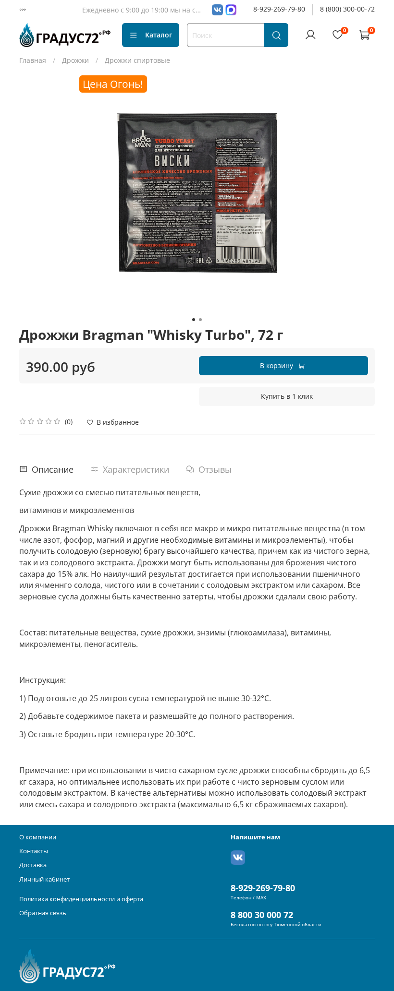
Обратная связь (42, 913)
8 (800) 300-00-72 (347, 8)
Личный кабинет (44, 879)
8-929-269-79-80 (279, 8)
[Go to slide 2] (200, 319)
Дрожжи (75, 60)
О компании (37, 837)
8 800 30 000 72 (262, 914)
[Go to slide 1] (193, 319)
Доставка (33, 865)
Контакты (33, 851)
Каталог (158, 34)
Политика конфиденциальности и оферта (81, 899)
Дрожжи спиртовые (137, 60)
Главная (32, 60)
